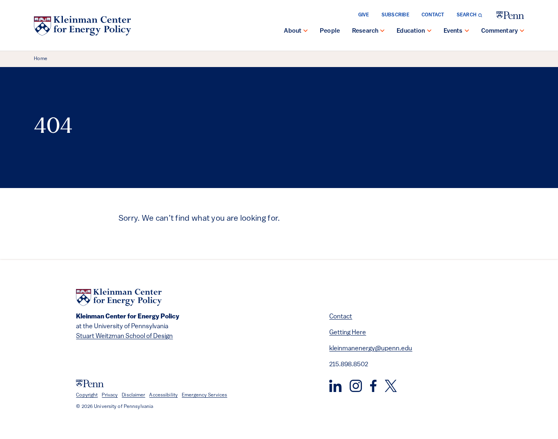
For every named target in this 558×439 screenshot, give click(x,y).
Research (365, 31)
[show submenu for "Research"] (382, 31)
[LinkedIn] (335, 386)
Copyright (87, 395)
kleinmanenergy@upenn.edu (370, 348)
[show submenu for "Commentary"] (522, 31)
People (330, 31)
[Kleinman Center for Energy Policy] (82, 26)
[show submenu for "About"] (306, 31)
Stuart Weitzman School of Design (124, 336)
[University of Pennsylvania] (510, 15)
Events (453, 31)
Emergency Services (204, 395)
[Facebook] (373, 386)
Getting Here (347, 332)
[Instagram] (356, 386)
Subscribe (395, 15)
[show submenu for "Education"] (429, 31)
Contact (433, 15)
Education (411, 31)
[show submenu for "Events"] (467, 31)
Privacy (110, 395)
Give (363, 15)
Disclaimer (133, 395)
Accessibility (163, 395)
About (292, 31)
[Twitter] (391, 386)
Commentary (499, 31)
